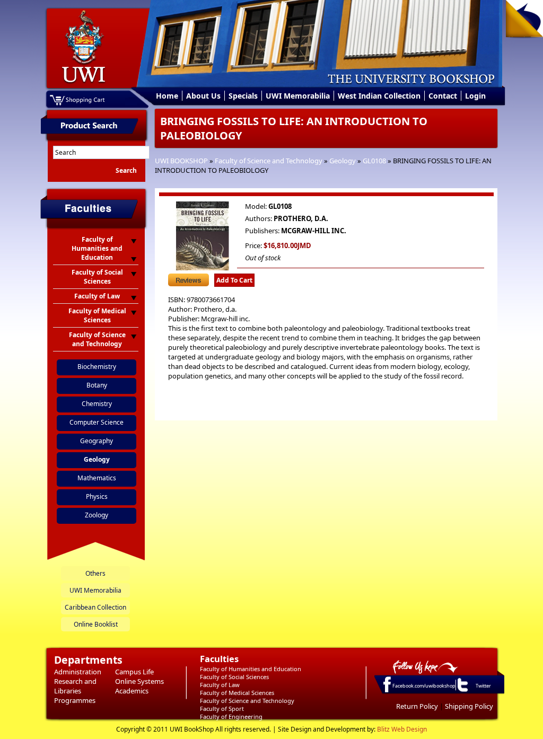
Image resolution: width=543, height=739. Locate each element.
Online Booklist (96, 624)
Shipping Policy (469, 706)
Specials (243, 96)
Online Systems (139, 681)
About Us (203, 96)
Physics (97, 496)
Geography (96, 440)
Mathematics (96, 477)
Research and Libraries (75, 686)
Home (167, 96)
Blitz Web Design (402, 729)
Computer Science (96, 422)
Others (95, 573)
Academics (131, 691)
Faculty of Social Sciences (234, 677)
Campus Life (134, 671)
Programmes (74, 700)
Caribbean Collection (95, 607)
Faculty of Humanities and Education (250, 669)
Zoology (96, 515)
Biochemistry (96, 366)
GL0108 (374, 160)
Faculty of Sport (222, 708)
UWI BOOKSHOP (181, 160)
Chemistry (97, 403)
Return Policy (417, 706)
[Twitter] (461, 691)
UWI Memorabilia (298, 96)
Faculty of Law (220, 685)
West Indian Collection (379, 96)
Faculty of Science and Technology (268, 160)
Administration (77, 671)
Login (475, 96)
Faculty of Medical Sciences (237, 693)
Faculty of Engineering (231, 716)
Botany (96, 385)
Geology (342, 160)
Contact (442, 96)
